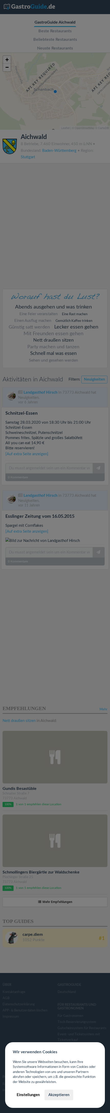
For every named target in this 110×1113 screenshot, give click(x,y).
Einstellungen (28, 1095)
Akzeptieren (58, 1095)
